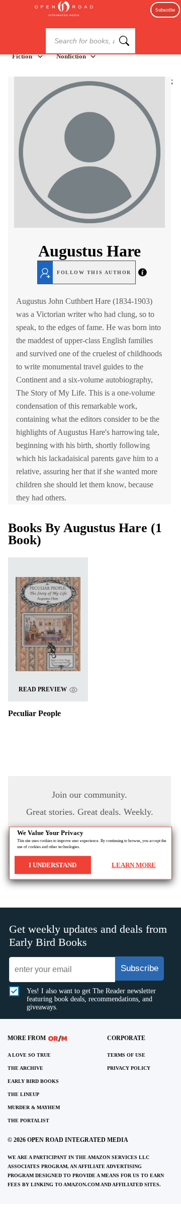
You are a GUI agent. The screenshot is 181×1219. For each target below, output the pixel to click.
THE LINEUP (23, 1094)
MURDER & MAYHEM (34, 1107)
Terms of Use (126, 1055)
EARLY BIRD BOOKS (33, 1081)
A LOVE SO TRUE (29, 1055)
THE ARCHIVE (25, 1068)
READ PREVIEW (43, 689)
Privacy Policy (128, 1068)
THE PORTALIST (28, 1120)
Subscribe (165, 10)
